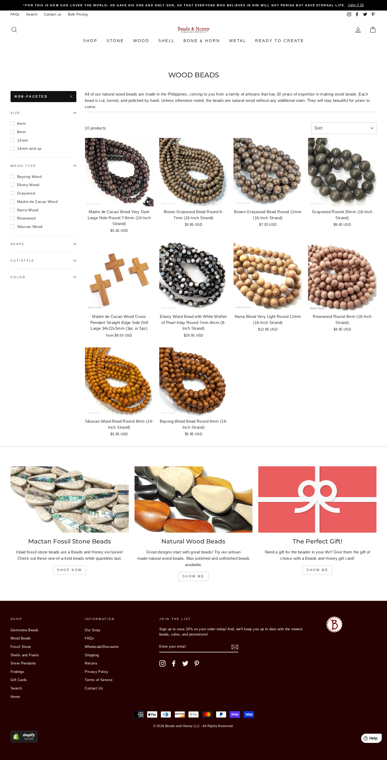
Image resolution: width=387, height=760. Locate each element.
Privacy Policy (96, 672)
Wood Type (23, 165)
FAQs (15, 14)
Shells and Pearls (25, 655)
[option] (193, 5)
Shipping (92, 655)
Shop (90, 40)
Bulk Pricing (78, 14)
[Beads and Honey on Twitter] (185, 663)
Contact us (53, 14)
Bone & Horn (201, 40)
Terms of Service (98, 680)
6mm (21, 123)
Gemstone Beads (24, 630)
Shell (166, 40)
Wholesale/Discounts (102, 647)
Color (18, 277)
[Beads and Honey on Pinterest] (197, 663)
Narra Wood (27, 210)
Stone (115, 40)
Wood (141, 40)
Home (15, 697)
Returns (91, 663)
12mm (22, 140)
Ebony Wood (28, 185)
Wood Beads (21, 638)
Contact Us (94, 688)
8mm (21, 132)
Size (16, 112)
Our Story (92, 630)
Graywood (26, 193)
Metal (237, 40)
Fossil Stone (21, 647)
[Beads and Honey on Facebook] (174, 663)
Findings (17, 672)
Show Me (193, 576)
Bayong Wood (29, 176)
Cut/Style (22, 260)
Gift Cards (19, 680)
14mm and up (29, 149)
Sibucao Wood (30, 226)
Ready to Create (279, 40)
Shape (17, 244)
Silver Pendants (23, 663)
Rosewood (26, 218)
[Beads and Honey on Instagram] (162, 663)
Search (31, 14)
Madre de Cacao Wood (37, 201)
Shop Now (69, 570)
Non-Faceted (31, 96)
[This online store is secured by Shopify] (24, 741)
